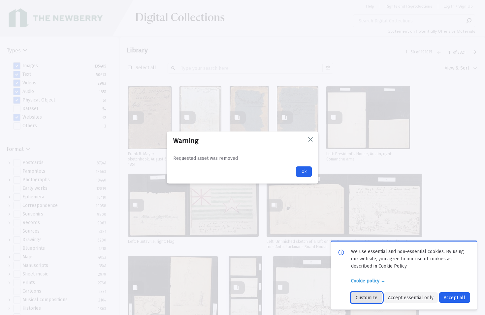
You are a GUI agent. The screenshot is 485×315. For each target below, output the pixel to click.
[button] (310, 139)
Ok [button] (304, 171)
